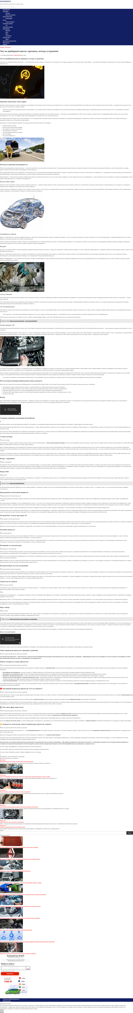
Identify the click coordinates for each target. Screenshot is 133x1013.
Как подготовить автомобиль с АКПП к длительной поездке (16, 930)
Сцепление (8, 35)
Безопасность (6, 9)
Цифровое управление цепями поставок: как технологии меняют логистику (20, 906)
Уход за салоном (10, 21)
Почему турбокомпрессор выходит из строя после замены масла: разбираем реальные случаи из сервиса (25, 776)
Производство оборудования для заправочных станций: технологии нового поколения (23, 894)
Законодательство (7, 16)
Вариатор (8, 30)
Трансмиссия (6, 28)
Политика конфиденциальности (11, 999)
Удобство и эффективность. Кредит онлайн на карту (12, 827)
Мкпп (7, 34)
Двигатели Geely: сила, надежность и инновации (12, 822)
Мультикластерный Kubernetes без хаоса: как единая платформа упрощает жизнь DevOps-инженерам (27, 941)
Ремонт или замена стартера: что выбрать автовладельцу (15, 870)
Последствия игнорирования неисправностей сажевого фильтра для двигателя (19, 806)
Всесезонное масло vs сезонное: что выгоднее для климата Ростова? (16, 761)
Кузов (4, 20)
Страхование (9, 18)
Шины (7, 39)
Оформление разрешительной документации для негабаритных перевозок (20, 918)
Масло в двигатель (10, 15)
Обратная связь (7, 1001)
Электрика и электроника (9, 41)
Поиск (1, 830)
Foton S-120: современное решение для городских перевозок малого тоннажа (20, 882)
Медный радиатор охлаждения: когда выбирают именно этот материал (19, 847)
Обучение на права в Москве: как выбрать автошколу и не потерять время (20, 859)
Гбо (6, 25)
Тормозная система (8, 27)
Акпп (7, 32)
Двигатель (5, 11)
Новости (5, 44)
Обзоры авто (6, 42)
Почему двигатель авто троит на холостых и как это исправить (15, 791)
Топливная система (8, 23)
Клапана (8, 13)
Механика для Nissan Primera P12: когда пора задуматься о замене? (18, 953)
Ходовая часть (6, 37)
